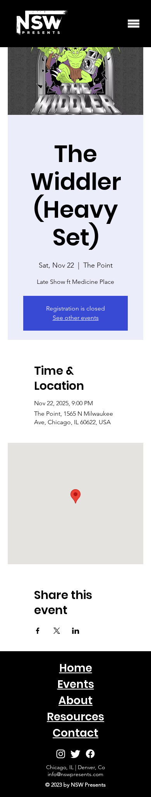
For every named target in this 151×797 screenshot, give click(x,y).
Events (75, 684)
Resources (75, 716)
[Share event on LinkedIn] (75, 631)
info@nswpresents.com (75, 774)
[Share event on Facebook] (37, 631)
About (75, 700)
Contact (75, 733)
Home (75, 668)
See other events (76, 317)
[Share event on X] (56, 631)
